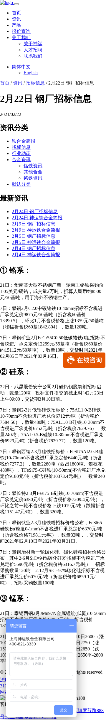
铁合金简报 (23, 141)
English (31, 72)
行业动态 (21, 153)
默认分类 (21, 184)
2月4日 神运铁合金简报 (36, 254)
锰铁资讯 (33, 165)
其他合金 (33, 171)
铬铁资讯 (33, 178)
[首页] (7, 2)
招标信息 (35, 82)
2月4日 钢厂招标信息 (33, 248)
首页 (16, 12)
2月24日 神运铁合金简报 (37, 217)
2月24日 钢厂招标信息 (35, 211)
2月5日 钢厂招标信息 (33, 236)
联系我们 (33, 55)
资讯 (16, 18)
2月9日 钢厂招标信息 (33, 223)
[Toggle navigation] (16, 4)
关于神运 (33, 43)
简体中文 (21, 66)
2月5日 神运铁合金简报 (36, 242)
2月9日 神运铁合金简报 (36, 229)
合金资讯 (21, 159)
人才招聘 (33, 49)
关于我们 (21, 37)
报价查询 (21, 31)
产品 (16, 25)
